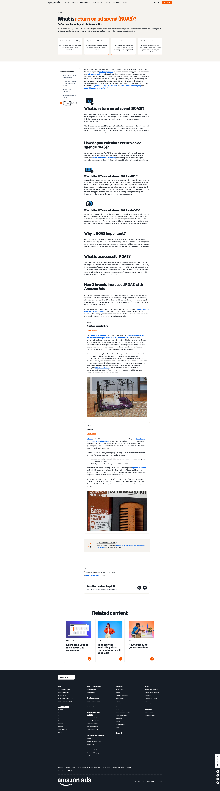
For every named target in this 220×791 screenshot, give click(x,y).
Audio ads (60, 726)
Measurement (97, 3)
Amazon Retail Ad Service (94, 750)
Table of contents (67, 71)
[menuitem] (66, 721)
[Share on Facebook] (217, 771)
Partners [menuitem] (148, 710)
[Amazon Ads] (53, 2)
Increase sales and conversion (66, 698)
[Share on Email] (217, 782)
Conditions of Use (70, 767)
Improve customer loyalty (65, 701)
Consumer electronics (122, 695)
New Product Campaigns (93, 753)
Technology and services (95, 735)
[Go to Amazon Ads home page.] (74, 781)
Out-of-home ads (62, 729)
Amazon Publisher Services (94, 747)
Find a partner (149, 712)
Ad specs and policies (151, 698)
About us (60, 767)
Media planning (91, 692)
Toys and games (120, 724)
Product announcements (152, 692)
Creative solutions (93, 698)
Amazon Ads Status (118, 767)
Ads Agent (90, 755)
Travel (117, 727)
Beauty (118, 692)
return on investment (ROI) (131, 86)
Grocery (118, 707)
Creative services (91, 704)
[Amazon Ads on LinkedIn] (59, 771)
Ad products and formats (63, 708)
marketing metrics (106, 72)
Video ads (60, 723)
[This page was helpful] (145, 588)
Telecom (118, 721)
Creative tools (90, 707)
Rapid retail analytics (92, 729)
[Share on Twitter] (217, 775)
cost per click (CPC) (102, 368)
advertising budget (95, 74)
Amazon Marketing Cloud (94, 741)
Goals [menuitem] (59, 686)
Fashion (118, 701)
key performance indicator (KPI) (104, 158)
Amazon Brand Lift (92, 718)
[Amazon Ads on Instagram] (65, 771)
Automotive (119, 689)
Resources (148, 695)
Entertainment (120, 698)
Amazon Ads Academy (151, 689)
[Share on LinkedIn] (217, 779)
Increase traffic (62, 695)
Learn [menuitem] (147, 686)
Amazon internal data (92, 576)
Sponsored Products (63, 715)
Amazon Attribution (98, 335)
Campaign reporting (92, 723)
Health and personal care (123, 709)
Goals (67, 3)
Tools (108, 3)
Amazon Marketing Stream (94, 720)
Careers (129, 767)
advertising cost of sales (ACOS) (96, 88)
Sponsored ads (62, 712)
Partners (116, 3)
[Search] (150, 3)
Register (167, 3)
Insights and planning (94, 686)
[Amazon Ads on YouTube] (69, 771)
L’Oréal (89, 439)
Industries (119, 686)
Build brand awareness (64, 689)
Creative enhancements (93, 701)
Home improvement (121, 715)
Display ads (61, 720)
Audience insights (91, 689)
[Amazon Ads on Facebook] (72, 771)
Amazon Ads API (91, 744)
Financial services (120, 704)
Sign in (156, 2)
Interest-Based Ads (94, 767)
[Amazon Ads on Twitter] (62, 771)
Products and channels (81, 3)
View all (60, 732)
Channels (119, 733)
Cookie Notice (106, 767)
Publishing (119, 718)
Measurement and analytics (93, 714)
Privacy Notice (82, 767)
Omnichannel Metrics (92, 726)
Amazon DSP (90, 738)
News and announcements (152, 704)
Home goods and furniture (123, 712)
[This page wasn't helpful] (139, 588)
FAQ (146, 701)
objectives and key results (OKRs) (105, 86)
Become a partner (150, 715)
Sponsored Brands (139, 468)
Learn (124, 3)
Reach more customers (64, 692)
